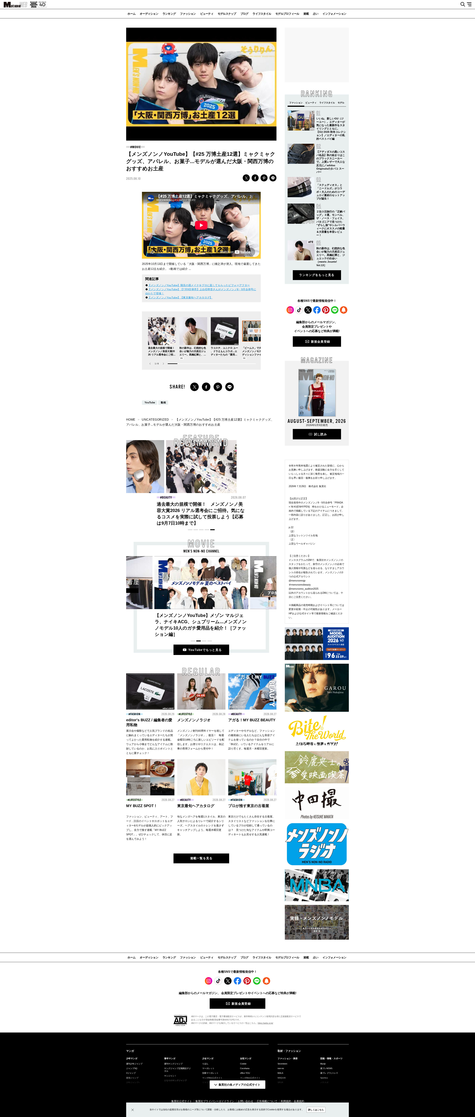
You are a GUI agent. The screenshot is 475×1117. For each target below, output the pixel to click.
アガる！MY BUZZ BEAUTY (251, 720)
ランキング (169, 13)
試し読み (320, 434)
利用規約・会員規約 (292, 1101)
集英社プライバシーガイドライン (214, 1101)
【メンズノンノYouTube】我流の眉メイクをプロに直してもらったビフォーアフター (199, 285)
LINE (272, 177)
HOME (130, 419)
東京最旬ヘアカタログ (195, 806)
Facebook (317, 310)
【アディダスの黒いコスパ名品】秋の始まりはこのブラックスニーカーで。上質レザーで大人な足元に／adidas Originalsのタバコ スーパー (330, 161)
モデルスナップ (227, 13)
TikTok (299, 310)
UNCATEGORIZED (155, 419)
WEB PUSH (344, 310)
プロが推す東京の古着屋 (248, 806)
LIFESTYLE (186, 714)
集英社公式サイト (181, 1101)
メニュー (470, 4)
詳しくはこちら (316, 1109)
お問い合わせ (245, 1101)
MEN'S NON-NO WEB (13, 4)
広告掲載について (267, 1101)
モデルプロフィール (287, 13)
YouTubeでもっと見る (205, 649)
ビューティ (206, 13)
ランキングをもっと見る (316, 275)
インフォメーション (334, 13)
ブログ (244, 13)
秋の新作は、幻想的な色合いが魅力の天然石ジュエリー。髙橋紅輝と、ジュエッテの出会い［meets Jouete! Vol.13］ (193, 355)
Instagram (290, 310)
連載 (306, 13)
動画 (163, 402)
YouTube (150, 402)
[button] (163, 364)
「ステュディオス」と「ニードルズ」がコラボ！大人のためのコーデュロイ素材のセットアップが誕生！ (330, 191)
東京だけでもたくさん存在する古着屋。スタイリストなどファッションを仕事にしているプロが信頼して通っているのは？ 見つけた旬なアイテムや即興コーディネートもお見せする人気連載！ (251, 825)
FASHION (167, 497)
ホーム (131, 13)
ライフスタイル (262, 13)
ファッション (188, 13)
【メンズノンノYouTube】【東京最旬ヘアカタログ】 (180, 297)
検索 (461, 4)
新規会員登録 (320, 341)
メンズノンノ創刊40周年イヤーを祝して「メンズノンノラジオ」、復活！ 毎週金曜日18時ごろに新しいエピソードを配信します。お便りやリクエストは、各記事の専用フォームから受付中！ (200, 739)
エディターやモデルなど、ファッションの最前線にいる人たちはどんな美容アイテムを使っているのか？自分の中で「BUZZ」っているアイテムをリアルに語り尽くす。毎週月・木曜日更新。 (251, 739)
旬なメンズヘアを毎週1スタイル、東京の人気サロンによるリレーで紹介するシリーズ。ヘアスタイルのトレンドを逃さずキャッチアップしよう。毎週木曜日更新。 (201, 825)
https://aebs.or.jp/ (265, 1023)
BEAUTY (237, 714)
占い (315, 13)
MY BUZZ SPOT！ (141, 806)
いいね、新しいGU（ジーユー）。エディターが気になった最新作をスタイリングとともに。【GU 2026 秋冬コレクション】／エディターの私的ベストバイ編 (331, 128)
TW (246, 177)
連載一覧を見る (201, 858)
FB (255, 177)
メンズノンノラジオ (194, 720)
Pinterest (326, 310)
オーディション (149, 13)
